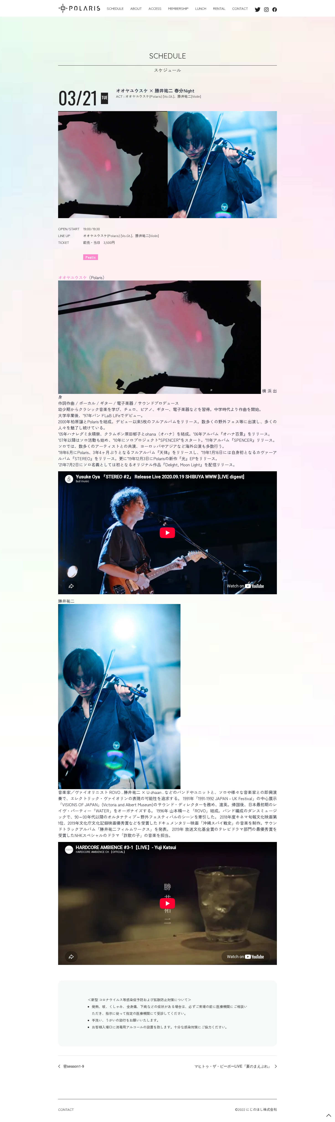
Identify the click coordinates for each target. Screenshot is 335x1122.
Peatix (90, 257)
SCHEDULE (115, 8)
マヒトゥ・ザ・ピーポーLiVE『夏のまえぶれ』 (233, 1066)
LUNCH (200, 8)
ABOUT (136, 8)
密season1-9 (73, 1066)
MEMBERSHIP (178, 8)
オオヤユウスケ (72, 277)
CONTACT (240, 8)
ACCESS (155, 8)
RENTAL (219, 8)
